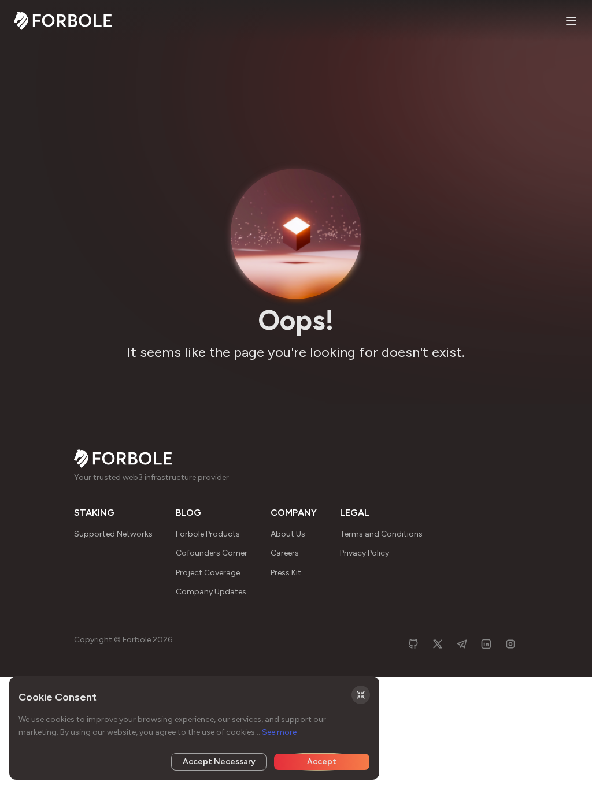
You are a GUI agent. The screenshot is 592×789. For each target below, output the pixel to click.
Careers (285, 553)
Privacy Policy (364, 553)
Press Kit (286, 573)
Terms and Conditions (381, 534)
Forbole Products (208, 534)
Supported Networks (113, 534)
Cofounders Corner (211, 553)
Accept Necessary (219, 761)
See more (279, 732)
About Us (288, 534)
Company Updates (211, 592)
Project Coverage (208, 573)
